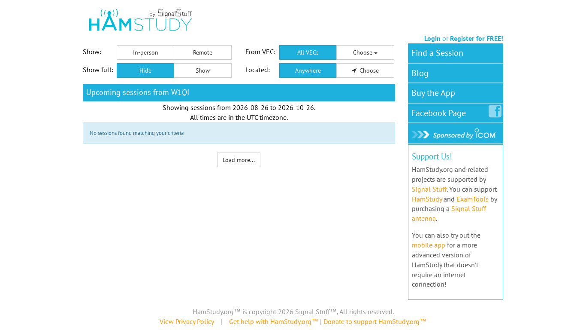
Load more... (239, 160)
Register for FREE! (476, 38)
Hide (145, 70)
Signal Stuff (429, 189)
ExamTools (472, 199)
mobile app (428, 245)
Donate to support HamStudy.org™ (374, 321)
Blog (420, 73)
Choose (363, 52)
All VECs (308, 52)
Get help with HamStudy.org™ (273, 321)
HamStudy (427, 199)
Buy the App (433, 92)
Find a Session (437, 52)
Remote (202, 52)
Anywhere (308, 70)
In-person (145, 52)
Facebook (438, 113)
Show (203, 70)
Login (432, 38)
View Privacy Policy (187, 321)
